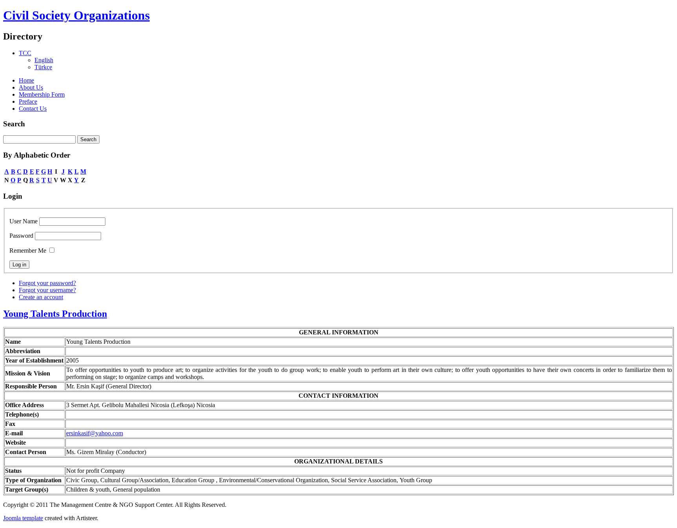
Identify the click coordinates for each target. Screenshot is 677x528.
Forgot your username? (47, 290)
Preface (28, 101)
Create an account (41, 297)
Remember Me (27, 250)
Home (26, 80)
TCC (25, 53)
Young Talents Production (55, 314)
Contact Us (33, 108)
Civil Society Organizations (76, 15)
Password (21, 235)
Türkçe (43, 67)
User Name (23, 221)
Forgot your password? (47, 283)
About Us (31, 87)
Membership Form (42, 94)
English (43, 60)
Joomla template (23, 518)
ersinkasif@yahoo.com (94, 433)
